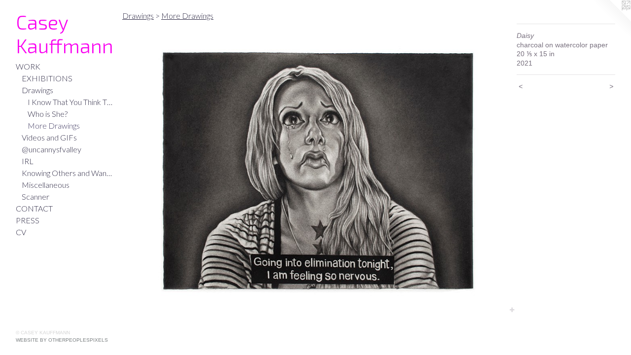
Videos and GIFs (49, 137)
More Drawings (54, 125)
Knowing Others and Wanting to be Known (68, 173)
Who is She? (48, 113)
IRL (28, 161)
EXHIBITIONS (47, 78)
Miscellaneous (46, 184)
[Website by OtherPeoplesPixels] (611, 19)
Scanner (35, 196)
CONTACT (34, 208)
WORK (28, 66)
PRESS (27, 220)
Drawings (37, 90)
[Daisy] (314, 169)
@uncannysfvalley (51, 149)
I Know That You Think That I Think (71, 101)
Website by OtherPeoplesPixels (62, 340)
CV (21, 232)
